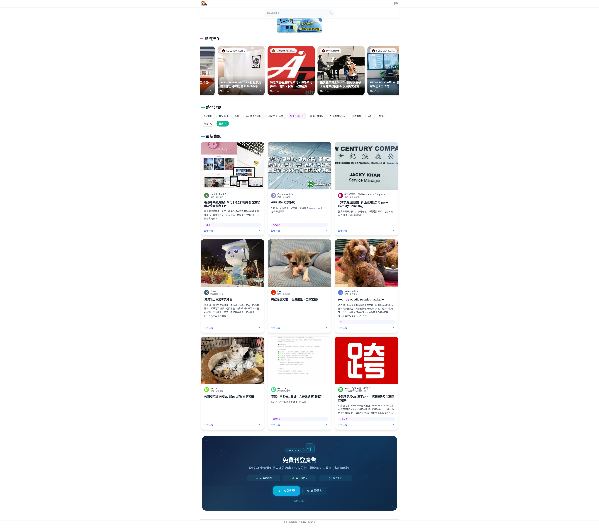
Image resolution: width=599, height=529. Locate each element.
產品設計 (208, 116)
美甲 (370, 116)
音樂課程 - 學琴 (275, 116)
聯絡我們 (293, 522)
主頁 (285, 522)
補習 (237, 116)
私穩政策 (311, 522)
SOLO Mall (296, 116)
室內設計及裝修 (253, 116)
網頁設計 (356, 116)
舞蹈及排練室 (316, 116)
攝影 (381, 116)
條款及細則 (299, 501)
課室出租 (223, 116)
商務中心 (208, 123)
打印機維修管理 (338, 116)
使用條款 (302, 522)
